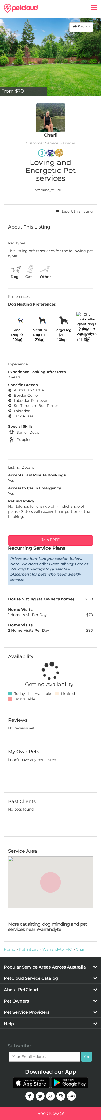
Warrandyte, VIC (57, 949)
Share (83, 26)
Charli (81, 949)
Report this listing (76, 211)
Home (9, 949)
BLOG (71, 1096)
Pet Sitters (28, 949)
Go (86, 1057)
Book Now (48, 1113)
